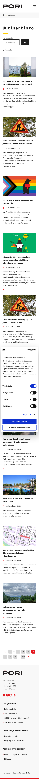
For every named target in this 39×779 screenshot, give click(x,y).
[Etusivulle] (12, 5)
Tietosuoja (6, 773)
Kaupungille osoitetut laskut (15, 741)
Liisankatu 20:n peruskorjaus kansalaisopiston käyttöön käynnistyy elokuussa (16, 260)
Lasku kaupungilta (11, 736)
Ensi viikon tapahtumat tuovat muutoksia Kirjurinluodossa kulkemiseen (17, 442)
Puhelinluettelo (10, 709)
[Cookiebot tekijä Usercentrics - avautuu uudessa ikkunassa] (28, 349)
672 (23, 657)
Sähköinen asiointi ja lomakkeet (16, 718)
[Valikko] (34, 6)
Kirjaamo (7, 759)
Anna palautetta (10, 714)
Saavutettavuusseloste (21, 773)
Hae (25, 42)
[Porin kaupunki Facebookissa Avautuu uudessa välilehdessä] (4, 695)
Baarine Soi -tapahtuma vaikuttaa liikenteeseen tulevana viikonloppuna (18, 553)
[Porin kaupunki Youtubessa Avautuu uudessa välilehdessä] (10, 695)
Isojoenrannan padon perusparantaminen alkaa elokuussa (15, 610)
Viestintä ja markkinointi (13, 722)
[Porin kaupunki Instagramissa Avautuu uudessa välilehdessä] (7, 695)
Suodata (8, 50)
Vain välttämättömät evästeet (19, 428)
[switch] (33, 392)
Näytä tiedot (27, 415)
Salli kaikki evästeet (19, 421)
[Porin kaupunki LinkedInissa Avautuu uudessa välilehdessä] (14, 695)
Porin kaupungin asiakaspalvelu (16, 755)
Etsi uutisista (8, 38)
